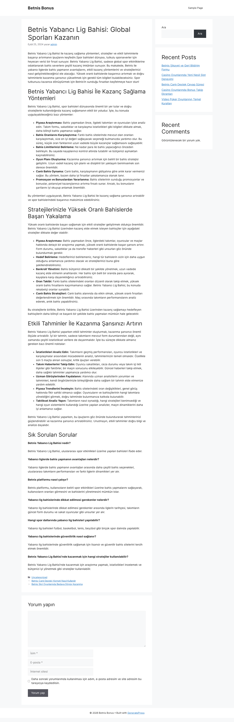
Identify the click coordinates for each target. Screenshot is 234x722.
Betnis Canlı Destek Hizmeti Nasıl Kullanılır (54, 580)
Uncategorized (39, 577)
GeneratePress (136, 712)
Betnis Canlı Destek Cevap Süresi (183, 84)
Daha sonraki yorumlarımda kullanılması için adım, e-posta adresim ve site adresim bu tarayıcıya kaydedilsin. (86, 681)
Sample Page (195, 7)
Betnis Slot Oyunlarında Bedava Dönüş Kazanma (57, 584)
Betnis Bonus (41, 8)
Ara (164, 27)
